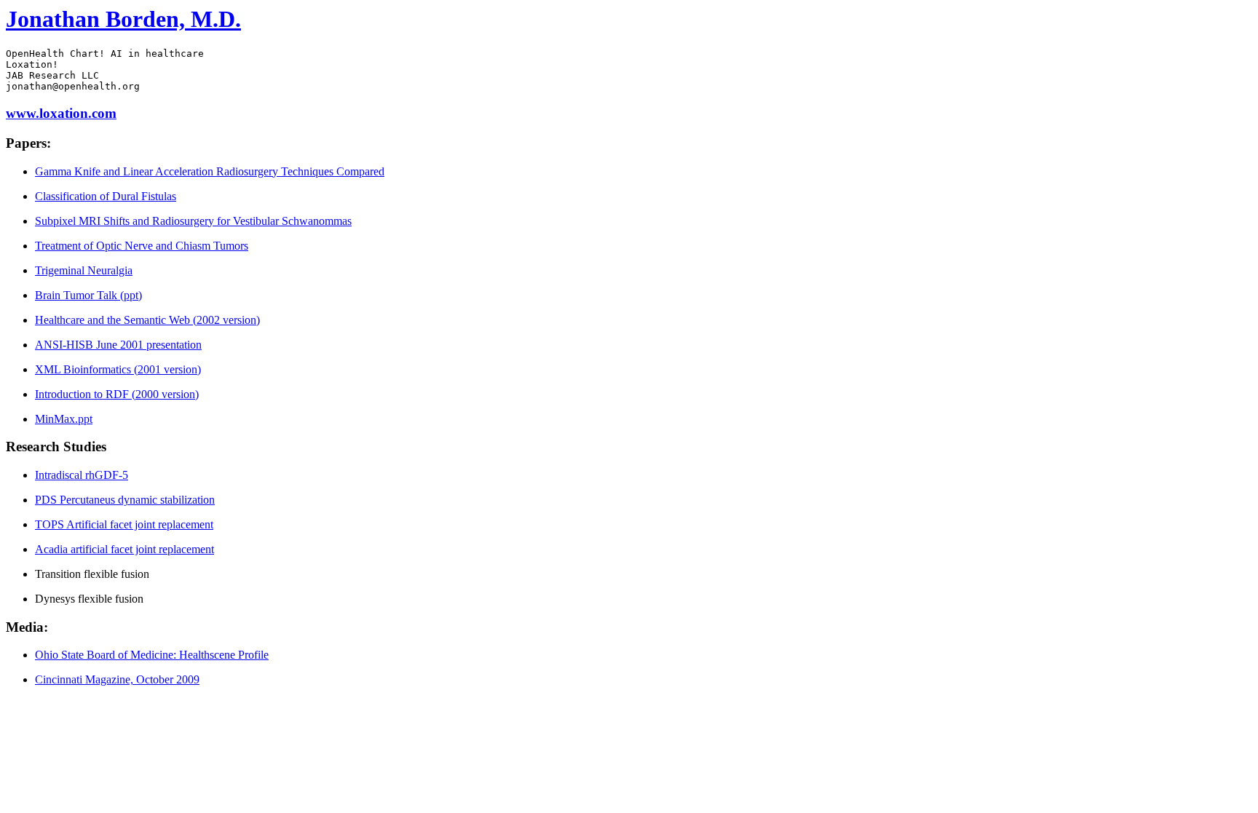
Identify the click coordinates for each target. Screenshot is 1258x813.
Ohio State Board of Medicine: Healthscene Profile (152, 655)
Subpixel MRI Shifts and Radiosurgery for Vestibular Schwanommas (193, 221)
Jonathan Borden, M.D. (123, 19)
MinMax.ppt (63, 419)
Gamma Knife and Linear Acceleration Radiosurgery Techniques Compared (209, 171)
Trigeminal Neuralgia (83, 270)
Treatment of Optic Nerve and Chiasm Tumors (141, 245)
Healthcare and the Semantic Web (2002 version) (147, 320)
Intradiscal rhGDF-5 (81, 475)
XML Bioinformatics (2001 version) (118, 369)
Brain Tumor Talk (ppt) (88, 295)
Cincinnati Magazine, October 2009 (117, 679)
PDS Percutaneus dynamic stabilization (125, 499)
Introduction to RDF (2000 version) (117, 394)
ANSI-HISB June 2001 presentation (118, 344)
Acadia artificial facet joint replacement (124, 549)
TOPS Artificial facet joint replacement (124, 524)
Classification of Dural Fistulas (105, 196)
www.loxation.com (61, 113)
